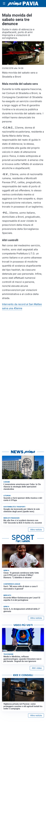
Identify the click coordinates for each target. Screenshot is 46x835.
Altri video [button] (37, 668)
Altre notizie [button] (36, 529)
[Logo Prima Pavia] (23, 3)
